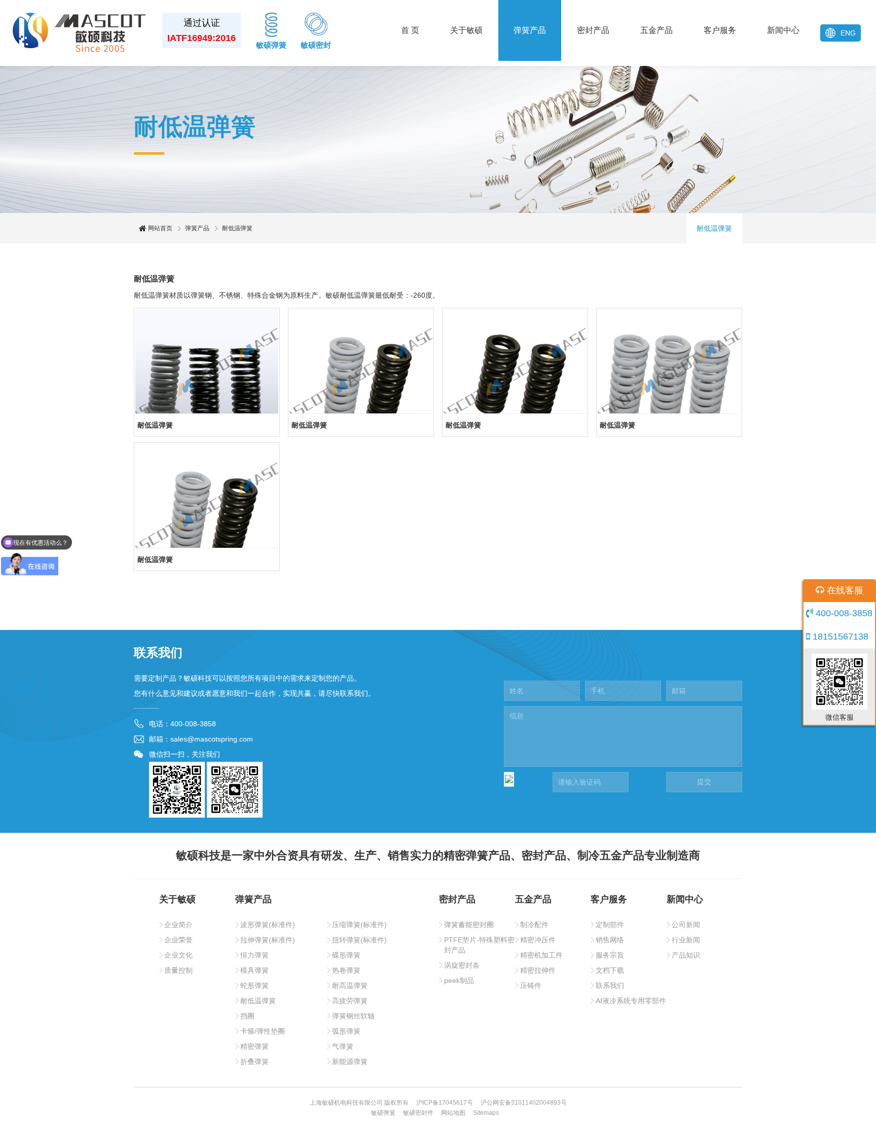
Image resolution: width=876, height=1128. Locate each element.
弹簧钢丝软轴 (353, 1016)
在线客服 (843, 590)
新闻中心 (783, 30)
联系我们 (610, 985)
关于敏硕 (466, 30)
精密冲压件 (538, 940)
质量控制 (178, 970)
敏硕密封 (316, 45)
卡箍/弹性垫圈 (262, 1031)
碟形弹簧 (346, 955)
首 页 (410, 30)
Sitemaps (486, 1112)
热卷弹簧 (346, 970)
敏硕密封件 (418, 1112)
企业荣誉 (178, 940)
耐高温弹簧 (350, 985)
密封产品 (593, 30)
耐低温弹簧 (714, 228)
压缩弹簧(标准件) (359, 925)
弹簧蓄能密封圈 (469, 925)
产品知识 (686, 955)
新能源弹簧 (350, 1062)
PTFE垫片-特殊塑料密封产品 (479, 945)
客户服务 (720, 30)
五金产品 (656, 30)
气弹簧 (342, 1046)
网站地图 (453, 1112)
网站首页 (159, 228)
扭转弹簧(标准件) (359, 940)
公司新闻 (686, 925)
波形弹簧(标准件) (267, 925)
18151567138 (839, 636)
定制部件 (610, 925)
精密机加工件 (541, 955)
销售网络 (610, 940)
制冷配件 (534, 925)
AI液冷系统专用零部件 (631, 1001)
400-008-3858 (842, 613)
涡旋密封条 (462, 965)
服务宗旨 (610, 955)
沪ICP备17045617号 (444, 1102)
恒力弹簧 (254, 955)
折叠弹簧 (254, 1062)
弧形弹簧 (346, 1031)
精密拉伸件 (538, 970)
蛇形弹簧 (254, 985)
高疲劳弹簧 (350, 1001)
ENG (848, 33)
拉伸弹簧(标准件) (267, 940)
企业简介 (178, 925)
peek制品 (459, 980)
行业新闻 (686, 940)
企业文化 (178, 955)
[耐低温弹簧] (206, 361)
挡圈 (247, 1016)
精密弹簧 (254, 1046)
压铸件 (530, 985)
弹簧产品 (530, 30)
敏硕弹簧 (271, 45)
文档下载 (610, 970)
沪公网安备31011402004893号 (524, 1102)
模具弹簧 (254, 970)
